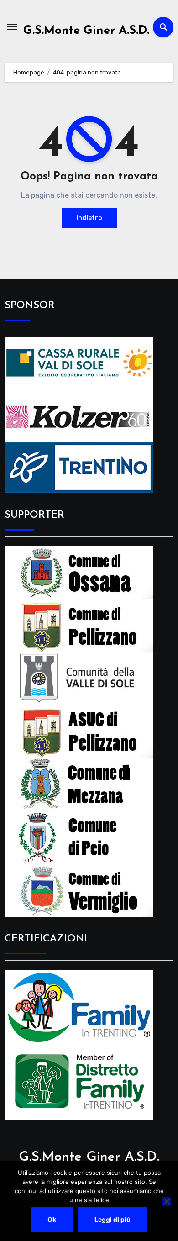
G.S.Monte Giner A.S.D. (86, 31)
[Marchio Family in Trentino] (79, 1007)
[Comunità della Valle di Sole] (79, 677)
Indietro (89, 218)
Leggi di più (112, 1219)
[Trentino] (79, 467)
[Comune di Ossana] (79, 572)
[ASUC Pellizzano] (79, 730)
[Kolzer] (79, 415)
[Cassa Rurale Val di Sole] (79, 362)
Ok (51, 1219)
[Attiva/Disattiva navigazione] (12, 26)
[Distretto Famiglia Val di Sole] (79, 1082)
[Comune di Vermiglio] (79, 889)
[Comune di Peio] (79, 836)
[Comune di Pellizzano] (79, 624)
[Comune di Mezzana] (79, 783)
